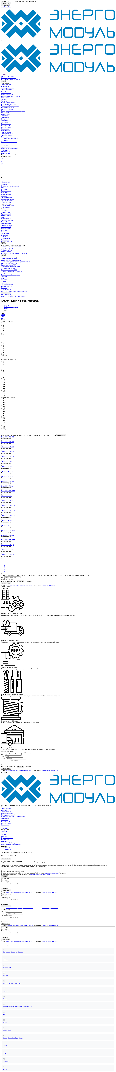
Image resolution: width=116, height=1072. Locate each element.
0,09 (4, 408)
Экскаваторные (5, 153)
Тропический (5, 240)
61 (3, 354)
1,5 (4, 393)
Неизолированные (6, 125)
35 (1, 174)
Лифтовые (4, 119)
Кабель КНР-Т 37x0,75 (8, 530)
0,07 (4, 406)
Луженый (4, 222)
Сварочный (4, 236)
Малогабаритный (6, 223)
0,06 (4, 404)
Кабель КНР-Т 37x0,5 (7, 471)
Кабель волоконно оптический (10, 96)
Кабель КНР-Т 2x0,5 (7, 461)
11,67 (4, 430)
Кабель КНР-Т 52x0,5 (7, 481)
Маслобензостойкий (7, 225)
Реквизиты (4, 279)
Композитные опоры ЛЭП (9, 270)
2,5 (4, 395)
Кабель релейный (6, 135)
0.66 (2, 158)
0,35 (4, 420)
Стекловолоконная (6, 197)
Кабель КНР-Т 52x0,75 (8, 540)
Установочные (5, 151)
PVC (2, 179)
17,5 (4, 431)
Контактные (4, 115)
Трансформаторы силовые (9, 258)
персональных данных (52, 873)
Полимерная (4, 192)
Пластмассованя (6, 191)
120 (4, 379)
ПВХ (2, 187)
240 (4, 384)
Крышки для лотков (7, 248)
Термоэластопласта (7, 200)
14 (3, 338)
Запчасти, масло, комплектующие (11, 271)
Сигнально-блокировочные (9, 138)
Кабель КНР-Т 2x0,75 (7, 520)
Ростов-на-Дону (7, 1030)
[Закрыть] (1, 870)
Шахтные (4, 91)
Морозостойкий (6, 228)
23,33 (4, 433)
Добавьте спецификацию (8, 581)
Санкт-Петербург (13, 1038)
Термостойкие (5, 147)
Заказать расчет (5, 768)
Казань (5, 983)
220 (2, 169)
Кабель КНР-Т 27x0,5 (7, 456)
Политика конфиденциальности (11, 844)
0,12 (4, 413)
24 (3, 343)
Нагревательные (6, 124)
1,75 (4, 424)
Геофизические (5, 98)
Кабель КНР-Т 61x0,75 (8, 550)
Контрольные (5, 117)
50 (3, 373)
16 (3, 339)
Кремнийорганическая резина (10, 186)
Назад (3, 81)
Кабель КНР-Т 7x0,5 (7, 496)
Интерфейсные (5, 114)
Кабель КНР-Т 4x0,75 (7, 545)
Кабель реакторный (7, 133)
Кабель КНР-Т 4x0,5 (7, 486)
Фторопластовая (6, 202)
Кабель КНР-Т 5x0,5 (7, 476)
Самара (5, 1038)
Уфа (4, 1053)
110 (2, 163)
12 (3, 336)
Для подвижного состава (8, 104)
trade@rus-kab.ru (6, 7)
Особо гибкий (5, 233)
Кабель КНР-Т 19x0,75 (8, 505)
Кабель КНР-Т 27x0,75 (8, 510)
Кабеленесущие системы (8, 78)
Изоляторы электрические (9, 263)
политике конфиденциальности (40, 874)
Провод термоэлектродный (9, 148)
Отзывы (3, 281)
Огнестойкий (5, 232)
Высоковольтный (6, 215)
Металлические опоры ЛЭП (9, 268)
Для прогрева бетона (7, 107)
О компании (4, 276)
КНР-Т (3, 315)
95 (3, 377)
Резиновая (4, 196)
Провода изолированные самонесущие (13, 111)
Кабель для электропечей (8, 109)
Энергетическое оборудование (10, 79)
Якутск (5, 1069)
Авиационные (5, 86)
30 (3, 347)
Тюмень (5, 1045)
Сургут (20, 1038)
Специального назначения (9, 142)
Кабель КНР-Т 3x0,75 (7, 525)
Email (2, 579)
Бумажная (4, 184)
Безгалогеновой (6, 183)
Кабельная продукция (7, 76)
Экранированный (6, 241)
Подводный (4, 235)
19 (3, 341)
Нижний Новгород (8, 1006)
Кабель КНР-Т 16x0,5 (7, 437)
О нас (2, 278)
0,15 (4, 415)
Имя (2, 577)
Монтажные (4, 122)
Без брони (4, 210)
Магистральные (6, 120)
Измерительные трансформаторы (11, 260)
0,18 (4, 417)
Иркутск (5, 975)
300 (4, 386)
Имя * (2, 754)
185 (4, 383)
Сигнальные (4, 140)
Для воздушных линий (8, 102)
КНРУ (3, 318)
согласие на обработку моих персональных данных (19, 585)
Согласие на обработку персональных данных (15, 843)
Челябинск (6, 1061)
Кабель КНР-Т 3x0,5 (7, 466)
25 (1, 171)
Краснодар (11, 983)
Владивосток (6, 952)
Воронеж (20, 952)
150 (2, 165)
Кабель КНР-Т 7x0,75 (7, 554)
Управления (4, 150)
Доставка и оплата (6, 286)
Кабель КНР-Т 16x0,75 (8, 515)
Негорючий (4, 230)
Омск (4, 1014)
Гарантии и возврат (7, 284)
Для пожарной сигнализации (10, 106)
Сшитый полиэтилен (7, 199)
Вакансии (4, 283)
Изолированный (6, 218)
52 (3, 352)
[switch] (1, 584)
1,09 (4, 422)
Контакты (4, 288)
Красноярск (18, 983)
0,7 (4, 411)
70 (3, 375)
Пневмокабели (5, 130)
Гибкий (3, 217)
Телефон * (4, 882)
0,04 (4, 402)
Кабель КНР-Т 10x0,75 (8, 491)
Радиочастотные (6, 132)
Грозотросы (4, 101)
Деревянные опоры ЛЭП (8, 265)
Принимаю (4, 876)
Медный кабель (5, 207)
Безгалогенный (5, 212)
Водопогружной (6, 214)
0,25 (4, 419)
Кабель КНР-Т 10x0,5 (7, 447)
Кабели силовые (6, 84)
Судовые (3, 143)
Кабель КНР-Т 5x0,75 (7, 535)
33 (3, 348)
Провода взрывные (7, 94)
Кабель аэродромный (7, 89)
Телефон (3, 758)
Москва (5, 999)
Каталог (3, 74)
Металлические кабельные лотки (11, 247)
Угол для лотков (6, 251)
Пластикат (4, 189)
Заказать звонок (5, 3)
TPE (2, 181)
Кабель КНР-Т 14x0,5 (7, 442)
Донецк (5, 959)
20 (1, 168)
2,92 (4, 426)
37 (3, 350)
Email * (3, 756)
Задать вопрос (6, 939)
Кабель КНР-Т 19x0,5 (7, 451)
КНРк (2, 316)
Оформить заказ (6, 583)
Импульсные (5, 112)
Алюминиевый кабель (8, 205)
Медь (4, 357)
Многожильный (6, 227)
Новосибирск (18, 1006)
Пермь (5, 1022)
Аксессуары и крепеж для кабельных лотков (14, 253)
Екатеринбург (5, 5)
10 (1, 161)
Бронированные (6, 93)
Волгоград (14, 952)
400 (4, 388)
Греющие (3, 99)
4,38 (4, 428)
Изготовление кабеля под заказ (10, 275)
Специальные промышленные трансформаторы (15, 262)
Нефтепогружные (6, 127)
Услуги (3, 273)
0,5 (4, 390)
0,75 (4, 392)
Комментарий (5, 765)
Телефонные (4, 145)
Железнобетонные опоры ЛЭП (10, 266)
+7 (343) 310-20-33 (6, 847)
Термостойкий (5, 238)
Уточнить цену (61, 435)
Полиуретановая (6, 194)
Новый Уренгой (27, 1006)
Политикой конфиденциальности (50, 585)
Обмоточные (5, 129)
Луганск (5, 991)
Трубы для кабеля (6, 250)
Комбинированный (7, 220)
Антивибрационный (7, 88)
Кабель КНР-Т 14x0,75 (8, 500)
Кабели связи (5, 137)
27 (3, 345)
